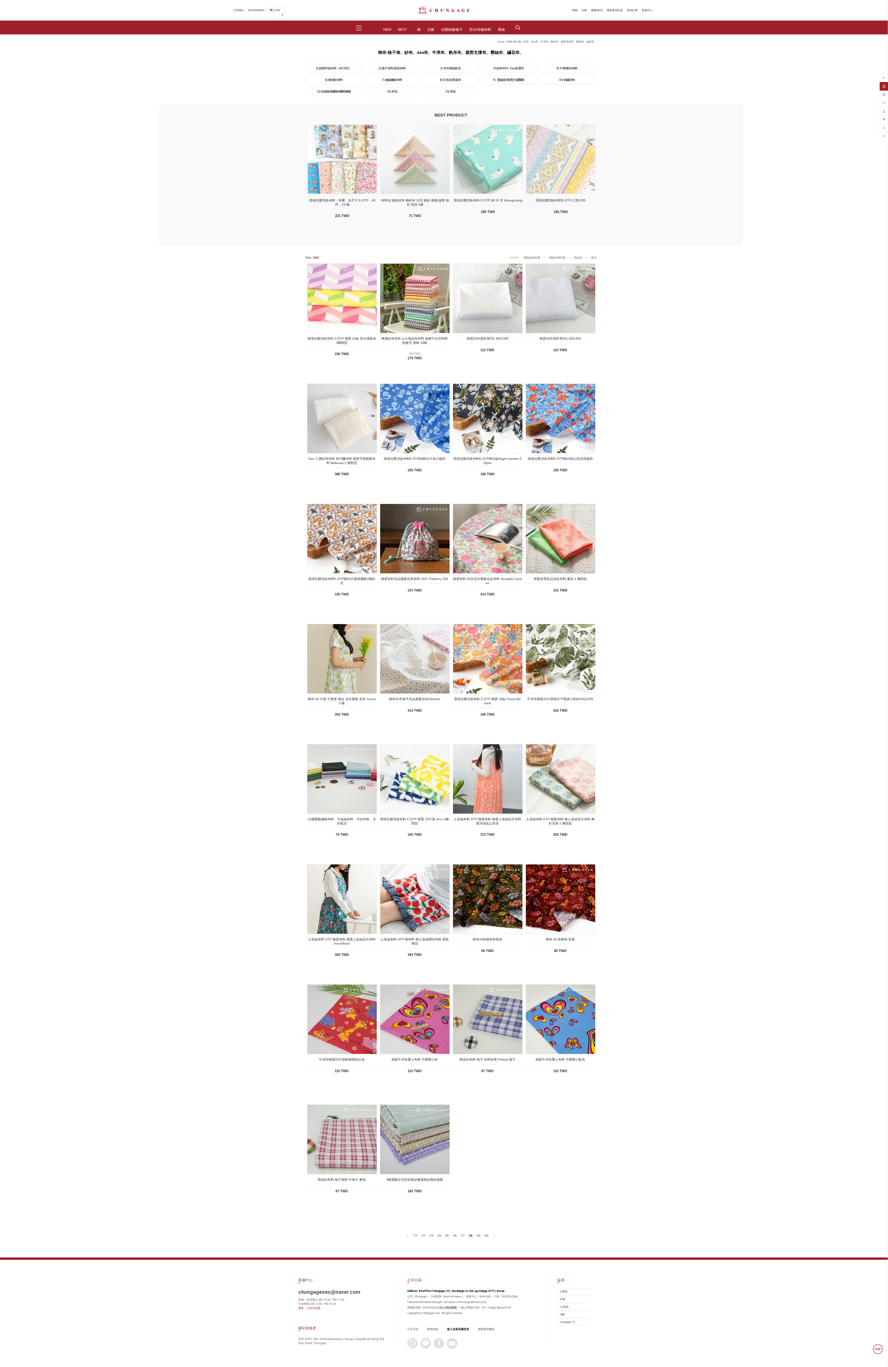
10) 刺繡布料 (567, 80)
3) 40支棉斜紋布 (450, 68)
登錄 (575, 10)
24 (439, 1236)
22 (423, 1236)
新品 (594, 257)
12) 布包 (392, 91)
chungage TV (567, 1322)
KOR (277, 10)
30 (486, 1236)
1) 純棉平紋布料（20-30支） (334, 68)
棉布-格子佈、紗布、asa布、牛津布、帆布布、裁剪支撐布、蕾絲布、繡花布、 (552, 41)
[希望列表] (884, 117)
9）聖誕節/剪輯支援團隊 (508, 80)
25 (447, 1236)
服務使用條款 (486, 1329)
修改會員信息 (615, 10)
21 (415, 1236)
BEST (402, 29)
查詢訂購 (632, 10)
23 (431, 1236)
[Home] (884, 92)
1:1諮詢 (564, 1306)
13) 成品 (450, 91)
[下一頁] (494, 1236)
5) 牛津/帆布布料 (567, 68)
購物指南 (432, 1329)
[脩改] (884, 108)
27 (463, 1236)
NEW (387, 29)
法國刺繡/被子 (452, 29)
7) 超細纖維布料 (392, 80)
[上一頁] (407, 1236)
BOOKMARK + (257, 10)
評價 (562, 1299)
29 (478, 1236)
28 (470, 1236)
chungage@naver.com (472, 1302)
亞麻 (430, 29)
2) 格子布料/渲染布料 (392, 68)
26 (455, 1236)
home (501, 41)
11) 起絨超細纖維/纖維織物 (334, 91)
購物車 (595, 10)
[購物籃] (884, 100)
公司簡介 (239, 10)
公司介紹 (412, 1329)
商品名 (578, 257)
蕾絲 (501, 29)
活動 (562, 1314)
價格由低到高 (532, 257)
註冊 (584, 10)
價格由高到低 (557, 257)
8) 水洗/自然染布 (450, 80)
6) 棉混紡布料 (334, 80)
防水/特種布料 (480, 29)
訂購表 (563, 1291)
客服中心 (647, 10)
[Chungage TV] (884, 125)
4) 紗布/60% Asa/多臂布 (508, 68)
